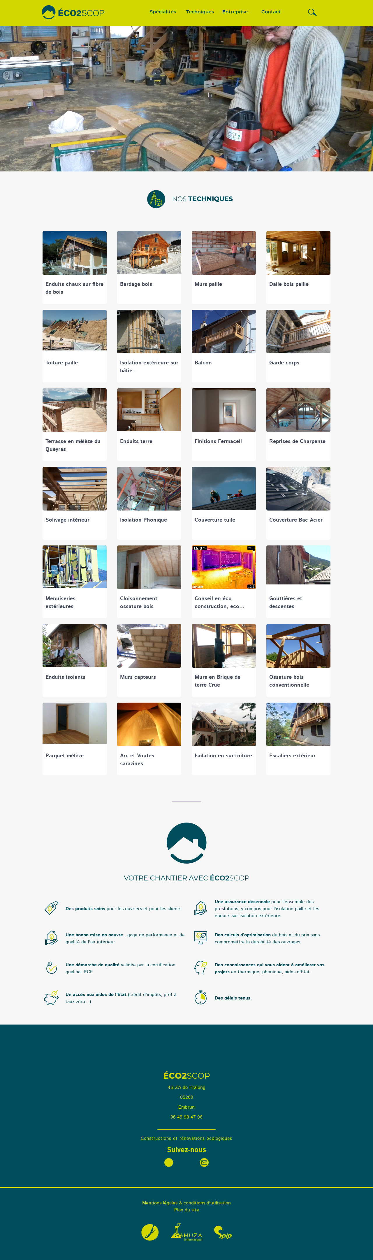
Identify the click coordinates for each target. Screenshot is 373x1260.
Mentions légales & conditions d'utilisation (186, 1203)
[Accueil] (73, 13)
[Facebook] (168, 1162)
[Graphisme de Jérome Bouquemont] (150, 1232)
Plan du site (186, 1210)
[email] (204, 1162)
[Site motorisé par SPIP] (222, 1232)
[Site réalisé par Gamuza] (186, 1232)
